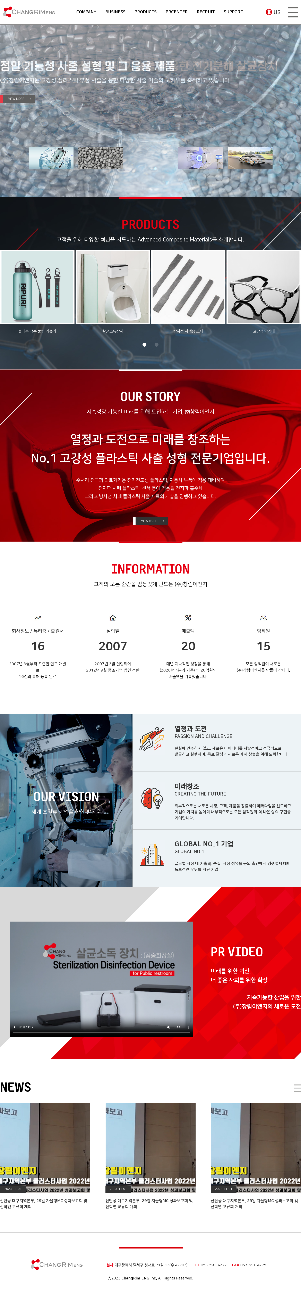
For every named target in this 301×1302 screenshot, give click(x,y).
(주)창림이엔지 (29, 12)
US (277, 12)
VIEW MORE (16, 99)
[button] (144, 345)
